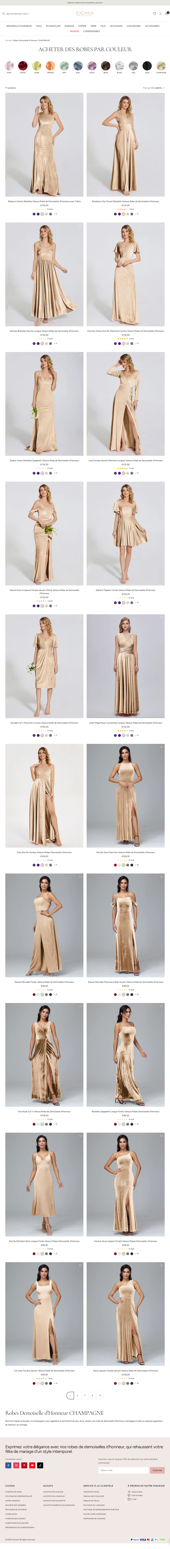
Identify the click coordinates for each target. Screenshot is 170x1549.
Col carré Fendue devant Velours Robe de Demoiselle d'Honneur (44, 1370)
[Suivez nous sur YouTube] (32, 1465)
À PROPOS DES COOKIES (15, 1519)
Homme (82, 26)
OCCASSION (116, 26)
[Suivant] (100, 1395)
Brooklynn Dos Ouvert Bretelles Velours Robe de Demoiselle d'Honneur (125, 201)
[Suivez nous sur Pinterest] (24, 1465)
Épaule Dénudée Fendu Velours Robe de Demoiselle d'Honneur (44, 982)
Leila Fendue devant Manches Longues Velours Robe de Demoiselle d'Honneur (126, 460)
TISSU (39, 26)
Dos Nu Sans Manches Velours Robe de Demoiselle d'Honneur (125, 852)
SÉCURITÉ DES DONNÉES (15, 1505)
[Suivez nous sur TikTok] (40, 1465)
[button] (9, 67)
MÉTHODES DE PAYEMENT (16, 1510)
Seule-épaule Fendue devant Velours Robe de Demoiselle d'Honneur (125, 1370)
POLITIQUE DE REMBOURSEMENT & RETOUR (101, 1510)
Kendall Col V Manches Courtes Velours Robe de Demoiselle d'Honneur (44, 723)
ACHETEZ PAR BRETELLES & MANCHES (59, 1505)
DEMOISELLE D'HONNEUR (19, 26)
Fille (103, 26)
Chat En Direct (137, 1495)
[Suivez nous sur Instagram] (16, 1465)
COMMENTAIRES (91, 31)
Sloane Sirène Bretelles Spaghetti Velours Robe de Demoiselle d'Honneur (44, 460)
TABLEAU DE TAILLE (91, 1501)
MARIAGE (69, 26)
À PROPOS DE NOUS (13, 1492)
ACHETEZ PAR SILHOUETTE (54, 1501)
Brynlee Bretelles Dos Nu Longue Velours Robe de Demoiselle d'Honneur (44, 331)
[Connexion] (160, 14)
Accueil (8, 40)
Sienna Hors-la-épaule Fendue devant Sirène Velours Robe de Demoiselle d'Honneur (44, 592)
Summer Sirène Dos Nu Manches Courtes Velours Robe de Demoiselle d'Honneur (125, 331)
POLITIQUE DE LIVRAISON (94, 1505)
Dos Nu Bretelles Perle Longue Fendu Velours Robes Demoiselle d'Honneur (44, 1241)
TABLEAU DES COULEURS (93, 1496)
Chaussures (134, 26)
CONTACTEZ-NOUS (91, 1492)
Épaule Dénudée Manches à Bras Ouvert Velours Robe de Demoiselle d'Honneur (125, 982)
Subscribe (157, 1470)
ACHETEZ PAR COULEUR (53, 1492)
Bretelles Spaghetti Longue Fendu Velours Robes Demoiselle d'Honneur (126, 1111)
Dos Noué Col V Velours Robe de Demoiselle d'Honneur (44, 1111)
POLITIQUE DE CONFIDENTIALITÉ (18, 1496)
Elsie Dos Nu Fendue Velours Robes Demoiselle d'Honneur (44, 852)
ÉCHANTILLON (53, 26)
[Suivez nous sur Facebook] (8, 1465)
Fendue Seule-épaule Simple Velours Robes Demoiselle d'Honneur (125, 1241)
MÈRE (93, 26)
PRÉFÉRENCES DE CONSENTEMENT (19, 1527)
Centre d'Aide (137, 1492)
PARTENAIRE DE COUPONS (94, 1519)
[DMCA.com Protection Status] (162, 1540)
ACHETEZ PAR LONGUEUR (54, 1496)
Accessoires (152, 26)
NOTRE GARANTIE (12, 1501)
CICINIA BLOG (11, 1514)
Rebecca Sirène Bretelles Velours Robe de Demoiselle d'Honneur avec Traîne (44, 201)
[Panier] (166, 13)
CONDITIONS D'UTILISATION (17, 1523)
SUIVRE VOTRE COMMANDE (94, 1514)
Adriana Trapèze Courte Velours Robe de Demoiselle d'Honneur (126, 590)
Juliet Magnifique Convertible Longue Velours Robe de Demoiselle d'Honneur (125, 723)
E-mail (134, 1499)
